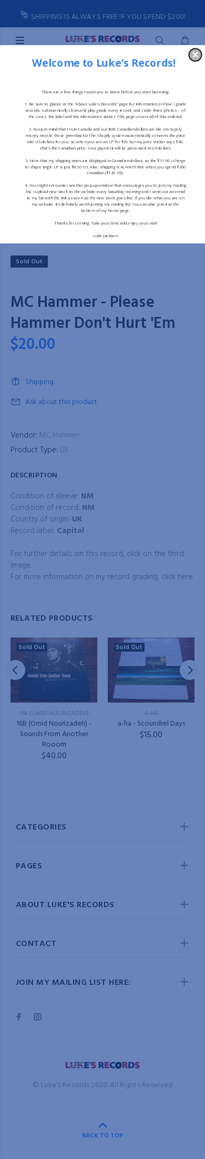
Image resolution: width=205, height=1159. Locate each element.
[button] (195, 54)
